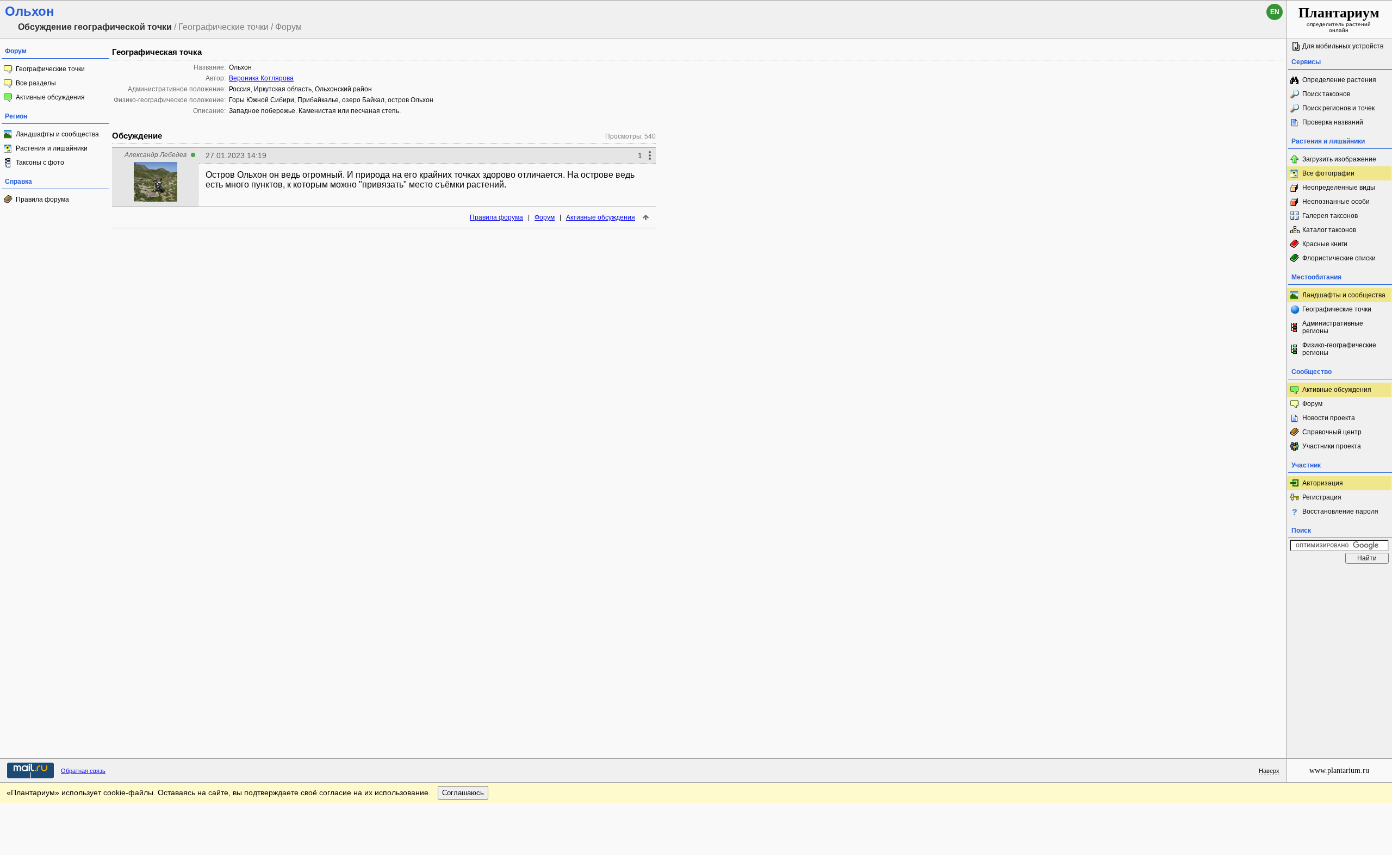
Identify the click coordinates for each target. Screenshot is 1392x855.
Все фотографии (1328, 173)
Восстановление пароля (1340, 511)
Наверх (1269, 770)
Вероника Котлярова (261, 78)
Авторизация (1322, 483)
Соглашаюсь (463, 793)
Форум (545, 217)
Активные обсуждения (50, 97)
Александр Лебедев (156, 155)
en (1274, 12)
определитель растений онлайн (1338, 19)
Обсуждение (137, 135)
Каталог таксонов (1329, 230)
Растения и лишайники (52, 148)
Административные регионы (1332, 327)
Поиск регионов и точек (1338, 108)
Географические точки (50, 69)
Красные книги (1324, 244)
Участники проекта (1331, 446)
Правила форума (42, 199)
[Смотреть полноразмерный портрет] (155, 198)
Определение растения (1339, 80)
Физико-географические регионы (1339, 349)
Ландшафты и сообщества (57, 134)
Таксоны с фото (40, 162)
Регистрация (1321, 497)
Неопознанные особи (1336, 201)
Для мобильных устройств (1342, 46)
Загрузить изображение (1339, 159)
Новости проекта (1328, 418)
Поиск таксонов (1326, 94)
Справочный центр (1332, 432)
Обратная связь (83, 770)
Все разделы (36, 83)
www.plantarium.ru (1339, 770)
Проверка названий (1332, 122)
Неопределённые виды (1338, 187)
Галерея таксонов (1330, 216)
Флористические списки (1339, 258)
